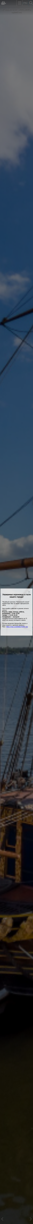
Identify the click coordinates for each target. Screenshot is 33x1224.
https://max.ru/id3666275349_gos (17, 626)
